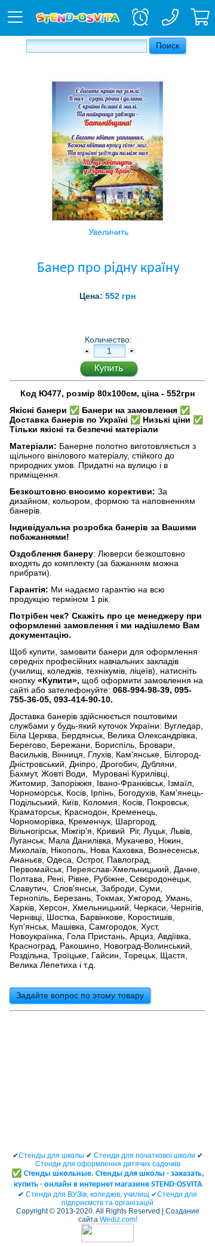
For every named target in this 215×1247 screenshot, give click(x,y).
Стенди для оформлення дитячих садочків (107, 1164)
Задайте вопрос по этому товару (80, 995)
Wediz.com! (118, 1219)
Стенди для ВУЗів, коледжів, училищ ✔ (91, 1194)
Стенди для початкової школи (144, 1155)
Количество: (109, 339)
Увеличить (108, 232)
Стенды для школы (51, 1155)
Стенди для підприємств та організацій (129, 1198)
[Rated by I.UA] (107, 1240)
